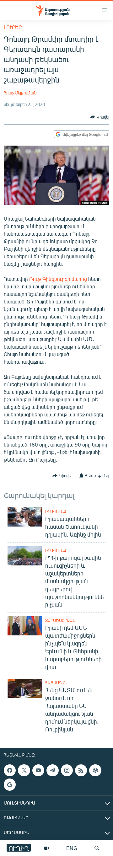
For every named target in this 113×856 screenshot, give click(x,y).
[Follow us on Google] (10, 784)
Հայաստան (56, 682)
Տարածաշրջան (60, 620)
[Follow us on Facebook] (10, 770)
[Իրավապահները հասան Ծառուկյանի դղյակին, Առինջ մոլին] (25, 517)
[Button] (99, 117)
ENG (71, 848)
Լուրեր (13, 27)
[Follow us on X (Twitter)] (24, 770)
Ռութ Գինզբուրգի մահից (58, 279)
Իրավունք (55, 511)
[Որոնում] (97, 848)
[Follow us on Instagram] (67, 770)
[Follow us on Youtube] (38, 770)
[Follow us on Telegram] (52, 770)
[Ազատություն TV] (46, 848)
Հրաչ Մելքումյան (20, 92)
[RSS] (81, 770)
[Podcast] (95, 770)
